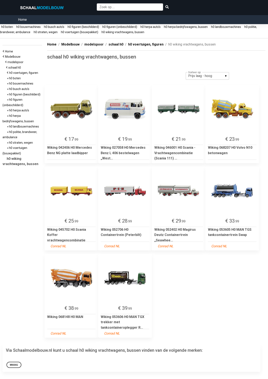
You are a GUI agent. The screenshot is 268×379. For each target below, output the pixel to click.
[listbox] (207, 76)
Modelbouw (13, 56)
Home (22, 20)
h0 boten (7, 27)
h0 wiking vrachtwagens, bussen (123, 32)
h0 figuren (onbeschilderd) (119, 27)
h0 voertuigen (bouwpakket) (79, 32)
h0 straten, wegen (45, 32)
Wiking (14, 364)
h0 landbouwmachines (226, 27)
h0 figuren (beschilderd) (83, 27)
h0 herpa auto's (150, 27)
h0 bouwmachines (28, 27)
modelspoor (16, 62)
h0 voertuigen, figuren (24, 72)
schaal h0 (15, 67)
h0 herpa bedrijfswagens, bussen (186, 27)
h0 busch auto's (54, 27)
